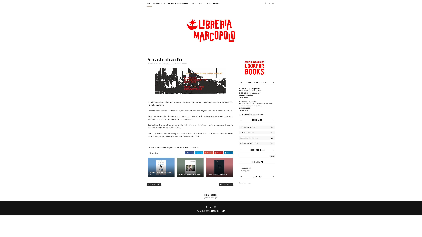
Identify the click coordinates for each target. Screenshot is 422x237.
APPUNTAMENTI (182, 64)
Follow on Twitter (247, 127)
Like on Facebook (247, 132)
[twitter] (269, 3)
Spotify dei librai (246, 168)
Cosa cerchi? (158, 3)
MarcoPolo (196, 3)
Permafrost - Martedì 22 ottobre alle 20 (190, 174)
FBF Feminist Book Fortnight (178, 3)
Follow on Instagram (249, 143)
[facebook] (265, 3)
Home (149, 3)
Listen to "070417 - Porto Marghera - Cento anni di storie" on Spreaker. (173, 148)
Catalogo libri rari (212, 3)
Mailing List (245, 171)
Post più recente (154, 184)
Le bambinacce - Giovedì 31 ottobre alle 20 (160, 173)
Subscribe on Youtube (249, 138)
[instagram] (273, 3)
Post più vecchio (226, 184)
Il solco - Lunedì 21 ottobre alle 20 (217, 174)
